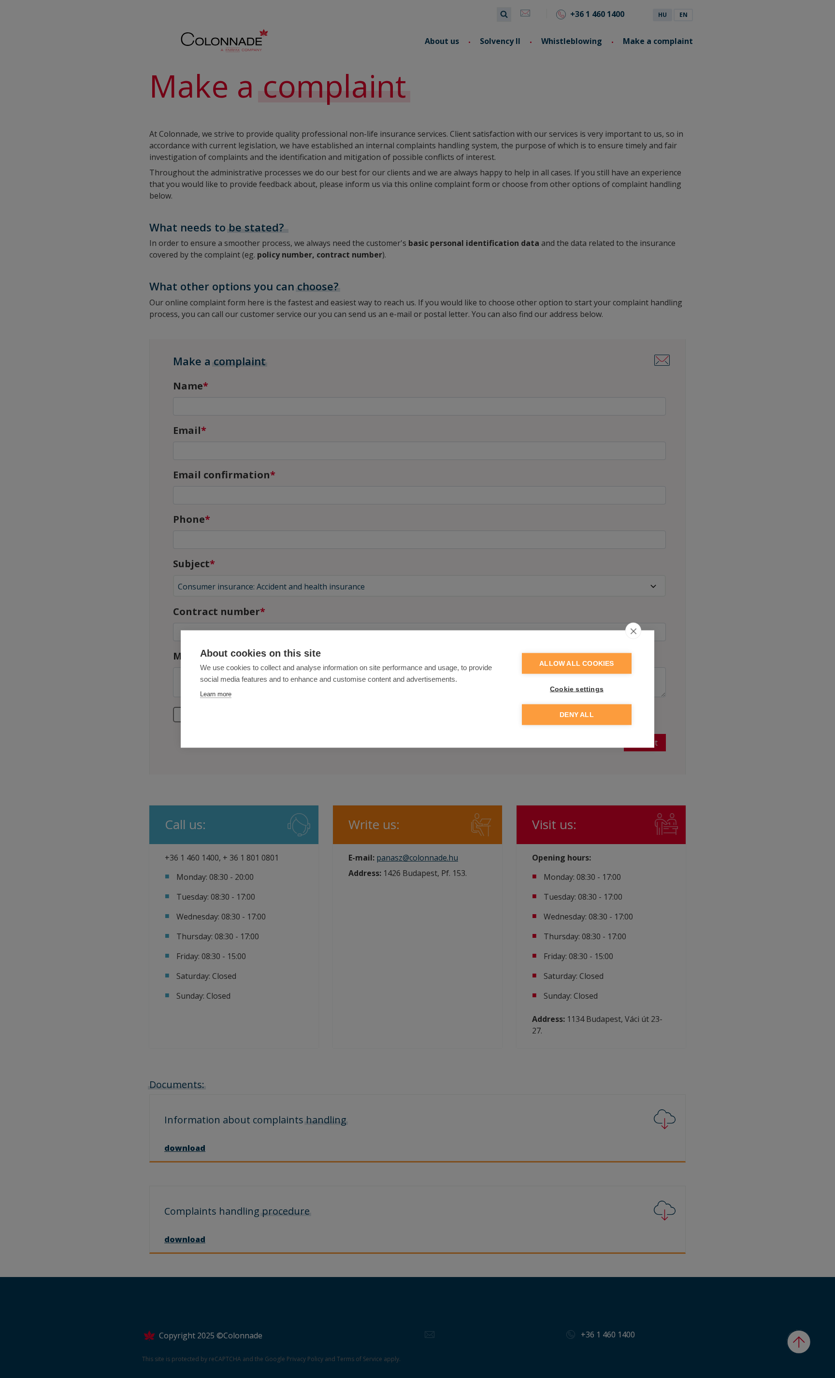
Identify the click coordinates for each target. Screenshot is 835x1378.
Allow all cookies (576, 663)
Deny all (577, 714)
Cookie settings (577, 689)
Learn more (215, 694)
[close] (633, 631)
